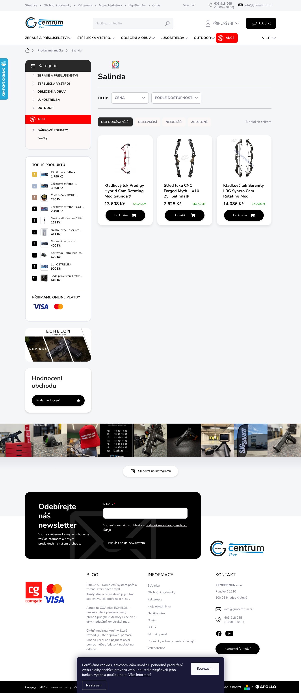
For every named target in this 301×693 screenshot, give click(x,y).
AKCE (41, 119)
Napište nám (137, 5)
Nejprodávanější (115, 122)
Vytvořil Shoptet (230, 687)
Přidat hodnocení (47, 400)
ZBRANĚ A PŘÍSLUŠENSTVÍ (57, 75)
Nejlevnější (147, 122)
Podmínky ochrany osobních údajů (171, 641)
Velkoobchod (156, 648)
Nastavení (94, 685)
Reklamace (85, 5)
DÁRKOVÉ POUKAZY (52, 130)
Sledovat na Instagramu (154, 471)
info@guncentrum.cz (238, 609)
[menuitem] (48, 37)
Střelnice (31, 5)
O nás (156, 5)
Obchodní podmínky (57, 5)
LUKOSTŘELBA (48, 100)
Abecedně (199, 122)
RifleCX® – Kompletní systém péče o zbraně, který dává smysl (111, 587)
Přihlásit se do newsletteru (126, 543)
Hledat (167, 23)
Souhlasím (205, 668)
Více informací (139, 674)
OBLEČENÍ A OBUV (51, 92)
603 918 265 (234, 620)
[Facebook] (219, 632)
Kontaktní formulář (238, 649)
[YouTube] (229, 632)
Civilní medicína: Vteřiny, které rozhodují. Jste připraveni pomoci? (109, 633)
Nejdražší (174, 122)
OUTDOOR (45, 108)
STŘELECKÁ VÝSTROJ (53, 84)
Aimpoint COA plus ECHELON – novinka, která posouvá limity (108, 610)
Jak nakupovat (157, 634)
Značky (42, 138)
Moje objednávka (110, 5)
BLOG (152, 627)
